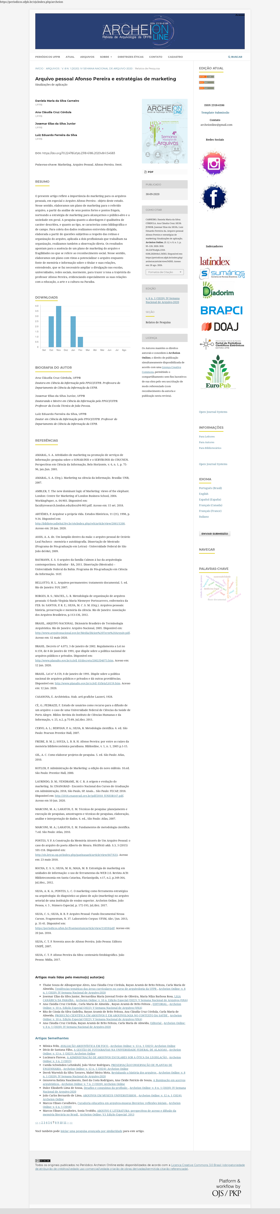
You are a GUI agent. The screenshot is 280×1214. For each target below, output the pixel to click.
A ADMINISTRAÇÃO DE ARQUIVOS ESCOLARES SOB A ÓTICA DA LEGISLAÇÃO (117, 1057)
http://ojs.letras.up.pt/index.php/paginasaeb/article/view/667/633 (76, 855)
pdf (150, 171)
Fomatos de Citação (160, 272)
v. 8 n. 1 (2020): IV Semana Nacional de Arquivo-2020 (97, 68)
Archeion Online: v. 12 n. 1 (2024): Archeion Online (95, 1069)
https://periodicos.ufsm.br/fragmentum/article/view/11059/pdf (74, 928)
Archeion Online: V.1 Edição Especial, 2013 (107, 1114)
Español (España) (210, 499)
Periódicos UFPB (47, 56)
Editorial (156, 1023)
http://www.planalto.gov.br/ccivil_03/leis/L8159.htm (87, 683)
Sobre (105, 56)
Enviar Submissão (215, 533)
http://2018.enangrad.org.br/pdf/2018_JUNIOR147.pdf (89, 796)
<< (36, 1122)
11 (64, 1122)
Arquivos (87, 56)
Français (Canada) (210, 505)
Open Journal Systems (213, 412)
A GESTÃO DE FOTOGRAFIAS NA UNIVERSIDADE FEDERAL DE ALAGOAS (121, 1049)
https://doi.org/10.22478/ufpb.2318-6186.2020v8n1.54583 (78, 153)
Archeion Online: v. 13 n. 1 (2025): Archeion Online (142, 1046)
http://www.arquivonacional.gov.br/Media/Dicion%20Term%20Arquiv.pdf (82, 633)
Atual (70, 56)
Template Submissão (215, 112)
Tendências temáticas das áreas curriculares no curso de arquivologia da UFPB (106, 989)
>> (71, 1122)
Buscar (236, 56)
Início (39, 68)
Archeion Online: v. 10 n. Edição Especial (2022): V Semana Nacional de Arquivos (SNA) (132, 1000)
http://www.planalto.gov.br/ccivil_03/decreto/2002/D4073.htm (74, 660)
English (203, 494)
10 (61, 1122)
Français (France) (210, 511)
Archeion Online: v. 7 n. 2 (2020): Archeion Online (93, 1084)
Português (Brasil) (210, 488)
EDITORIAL (160, 1004)
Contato (155, 56)
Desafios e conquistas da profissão (106, 1088)
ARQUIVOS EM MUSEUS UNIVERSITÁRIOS (110, 1095)
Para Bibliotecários (210, 448)
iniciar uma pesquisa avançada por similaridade (91, 1131)
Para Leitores (207, 436)
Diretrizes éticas (130, 56)
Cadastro (175, 56)
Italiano (204, 516)
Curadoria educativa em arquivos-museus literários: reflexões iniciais (122, 1103)
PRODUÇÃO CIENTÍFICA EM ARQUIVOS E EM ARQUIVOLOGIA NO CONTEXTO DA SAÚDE (111, 1015)
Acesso (240, 14)
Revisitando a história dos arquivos (134, 1072)
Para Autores (206, 442)
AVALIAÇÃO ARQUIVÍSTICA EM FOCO (84, 1046)
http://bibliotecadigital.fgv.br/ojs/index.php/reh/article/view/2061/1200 (80, 523)
